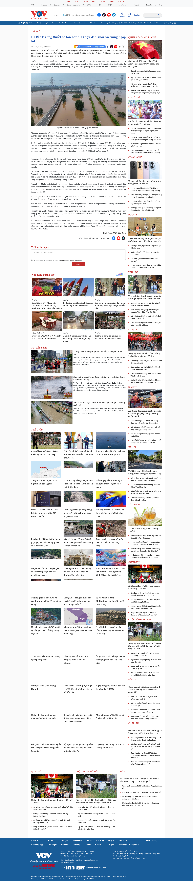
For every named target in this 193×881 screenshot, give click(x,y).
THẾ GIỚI (36, 31)
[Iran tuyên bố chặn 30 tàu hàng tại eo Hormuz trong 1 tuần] (111, 440)
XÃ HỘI (132, 447)
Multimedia (53, 23)
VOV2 (77, 1)
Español (149, 5)
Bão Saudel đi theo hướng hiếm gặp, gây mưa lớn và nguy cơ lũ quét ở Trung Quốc (45, 542)
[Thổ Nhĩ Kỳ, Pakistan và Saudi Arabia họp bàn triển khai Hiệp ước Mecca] (78, 440)
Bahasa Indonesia (73, 5)
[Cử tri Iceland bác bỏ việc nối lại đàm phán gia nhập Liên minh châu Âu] (46, 499)
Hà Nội (55, 15)
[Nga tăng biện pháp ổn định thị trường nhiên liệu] (111, 733)
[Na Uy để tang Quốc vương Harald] (46, 675)
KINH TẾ (132, 387)
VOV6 (111, 1)
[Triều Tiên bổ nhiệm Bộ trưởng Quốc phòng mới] (46, 645)
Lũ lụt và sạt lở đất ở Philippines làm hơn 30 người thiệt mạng (110, 601)
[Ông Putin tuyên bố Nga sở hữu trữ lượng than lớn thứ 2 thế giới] (111, 645)
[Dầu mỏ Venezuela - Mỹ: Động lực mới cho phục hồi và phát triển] (111, 499)
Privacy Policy (63, 260)
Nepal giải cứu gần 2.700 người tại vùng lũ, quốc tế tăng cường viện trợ (45, 630)
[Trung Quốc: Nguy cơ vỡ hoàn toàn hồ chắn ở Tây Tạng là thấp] (111, 528)
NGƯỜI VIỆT (135, 97)
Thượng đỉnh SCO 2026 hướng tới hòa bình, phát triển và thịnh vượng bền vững (78, 571)
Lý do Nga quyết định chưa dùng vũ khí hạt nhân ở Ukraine (76, 659)
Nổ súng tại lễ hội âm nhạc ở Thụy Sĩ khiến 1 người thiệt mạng (109, 483)
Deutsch (57, 5)
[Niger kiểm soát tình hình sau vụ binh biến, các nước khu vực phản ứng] (78, 616)
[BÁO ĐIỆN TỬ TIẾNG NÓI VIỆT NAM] (39, 15)
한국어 (110, 5)
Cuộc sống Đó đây (139, 619)
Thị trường (68, 23)
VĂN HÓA (133, 272)
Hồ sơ (132, 679)
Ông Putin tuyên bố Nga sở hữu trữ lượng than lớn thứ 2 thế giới (110, 659)
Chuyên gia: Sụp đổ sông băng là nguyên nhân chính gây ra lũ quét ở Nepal (78, 513)
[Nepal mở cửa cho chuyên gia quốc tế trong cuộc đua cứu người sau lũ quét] (46, 557)
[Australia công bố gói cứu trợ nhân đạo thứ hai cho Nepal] (46, 440)
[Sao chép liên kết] (119, 46)
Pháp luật (77, 23)
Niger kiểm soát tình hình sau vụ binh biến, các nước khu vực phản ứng (78, 630)
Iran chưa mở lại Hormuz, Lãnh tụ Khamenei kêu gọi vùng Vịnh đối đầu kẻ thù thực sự (110, 571)
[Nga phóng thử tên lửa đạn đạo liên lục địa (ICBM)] (111, 675)
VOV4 (94, 1)
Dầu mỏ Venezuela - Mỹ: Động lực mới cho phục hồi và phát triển (110, 513)
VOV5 (103, 1)
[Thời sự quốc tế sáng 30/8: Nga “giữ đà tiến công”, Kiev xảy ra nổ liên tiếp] (78, 675)
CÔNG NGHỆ (135, 157)
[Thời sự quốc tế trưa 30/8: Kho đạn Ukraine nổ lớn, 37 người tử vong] (46, 587)
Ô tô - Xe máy (94, 23)
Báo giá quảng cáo (67, 862)
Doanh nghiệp (106, 23)
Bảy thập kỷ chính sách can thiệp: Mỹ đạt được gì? (141, 792)
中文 (32, 5)
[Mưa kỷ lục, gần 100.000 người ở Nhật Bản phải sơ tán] (111, 704)
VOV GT (121, 1)
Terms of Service (74, 260)
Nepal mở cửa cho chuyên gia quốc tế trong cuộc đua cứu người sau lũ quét (45, 571)
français (44, 5)
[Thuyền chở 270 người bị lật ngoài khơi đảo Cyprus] (46, 469)
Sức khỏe (124, 23)
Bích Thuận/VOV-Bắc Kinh (114, 233)
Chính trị (32, 23)
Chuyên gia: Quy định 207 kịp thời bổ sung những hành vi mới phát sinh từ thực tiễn (145, 755)
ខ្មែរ (100, 5)
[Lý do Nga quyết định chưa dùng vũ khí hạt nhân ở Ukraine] (78, 645)
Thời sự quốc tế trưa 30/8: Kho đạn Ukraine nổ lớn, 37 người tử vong (46, 601)
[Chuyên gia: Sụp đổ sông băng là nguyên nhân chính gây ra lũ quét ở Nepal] (78, 499)
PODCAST (133, 214)
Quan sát (134, 562)
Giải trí (146, 23)
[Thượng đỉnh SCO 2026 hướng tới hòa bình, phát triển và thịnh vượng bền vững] (78, 557)
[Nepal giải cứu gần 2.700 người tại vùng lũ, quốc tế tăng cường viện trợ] (46, 616)
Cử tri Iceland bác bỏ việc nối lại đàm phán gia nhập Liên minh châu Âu (44, 513)
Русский (136, 5)
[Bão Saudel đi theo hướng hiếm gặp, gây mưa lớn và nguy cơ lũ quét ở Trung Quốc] (46, 528)
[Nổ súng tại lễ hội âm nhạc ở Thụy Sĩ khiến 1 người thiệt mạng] (111, 469)
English (136, 15)
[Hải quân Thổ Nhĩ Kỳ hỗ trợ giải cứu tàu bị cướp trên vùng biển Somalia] (46, 733)
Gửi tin (78, 264)
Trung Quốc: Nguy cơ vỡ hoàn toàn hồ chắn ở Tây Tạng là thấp (109, 542)
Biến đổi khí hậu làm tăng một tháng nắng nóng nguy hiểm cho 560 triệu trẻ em (78, 718)
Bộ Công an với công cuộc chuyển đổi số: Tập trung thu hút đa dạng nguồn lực (145, 746)
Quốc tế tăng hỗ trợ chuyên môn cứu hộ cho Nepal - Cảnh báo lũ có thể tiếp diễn (78, 483)
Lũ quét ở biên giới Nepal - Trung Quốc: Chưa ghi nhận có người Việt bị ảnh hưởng (146, 130)
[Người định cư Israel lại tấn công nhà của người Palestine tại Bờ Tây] (111, 616)
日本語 (89, 5)
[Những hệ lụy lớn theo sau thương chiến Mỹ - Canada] (46, 704)
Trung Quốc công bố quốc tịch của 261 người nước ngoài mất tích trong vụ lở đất (77, 601)
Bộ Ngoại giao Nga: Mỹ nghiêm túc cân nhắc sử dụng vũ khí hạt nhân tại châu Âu (78, 747)
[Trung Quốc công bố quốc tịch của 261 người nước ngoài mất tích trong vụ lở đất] (78, 587)
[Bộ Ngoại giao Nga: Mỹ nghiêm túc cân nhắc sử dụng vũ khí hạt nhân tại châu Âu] (78, 733)
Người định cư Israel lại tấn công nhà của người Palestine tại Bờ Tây (110, 630)
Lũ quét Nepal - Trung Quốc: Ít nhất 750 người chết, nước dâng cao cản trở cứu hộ (78, 542)
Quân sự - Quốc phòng (164, 23)
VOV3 (86, 1)
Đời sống (132, 23)
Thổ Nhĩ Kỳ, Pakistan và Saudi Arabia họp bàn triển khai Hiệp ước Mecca (78, 454)
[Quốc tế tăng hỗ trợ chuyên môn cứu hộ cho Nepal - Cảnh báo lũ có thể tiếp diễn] (78, 469)
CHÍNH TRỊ (134, 723)
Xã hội (39, 23)
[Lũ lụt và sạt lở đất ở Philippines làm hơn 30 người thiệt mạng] (111, 587)
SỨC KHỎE (134, 504)
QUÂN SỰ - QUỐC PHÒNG (142, 37)
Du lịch (152, 23)
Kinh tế (61, 23)
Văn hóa (140, 23)
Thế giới (45, 23)
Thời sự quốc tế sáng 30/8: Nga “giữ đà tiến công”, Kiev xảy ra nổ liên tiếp (78, 689)
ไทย (160, 5)
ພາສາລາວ (122, 5)
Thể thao (85, 23)
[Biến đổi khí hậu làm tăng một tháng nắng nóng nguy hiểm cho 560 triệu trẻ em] (78, 704)
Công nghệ (116, 23)
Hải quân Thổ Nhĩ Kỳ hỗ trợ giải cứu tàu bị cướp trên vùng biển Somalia (46, 747)
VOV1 (68, 1)
